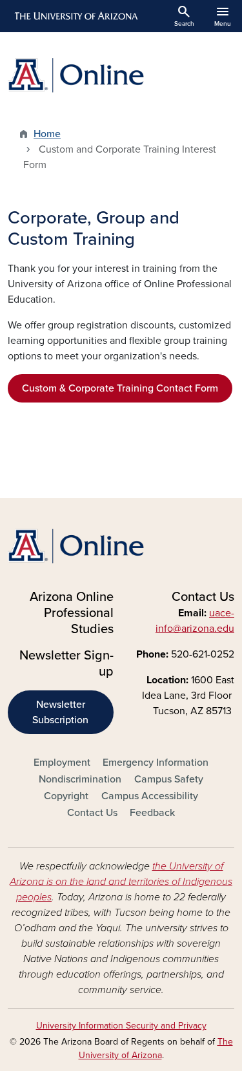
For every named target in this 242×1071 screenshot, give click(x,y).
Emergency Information (155, 762)
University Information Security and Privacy (121, 1025)
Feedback (152, 812)
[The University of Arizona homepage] (75, 16)
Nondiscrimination (80, 779)
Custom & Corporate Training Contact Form (120, 388)
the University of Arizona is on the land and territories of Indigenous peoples (121, 882)
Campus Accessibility (149, 796)
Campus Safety (168, 779)
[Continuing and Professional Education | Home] (121, 75)
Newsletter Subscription (60, 712)
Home (47, 134)
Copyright (66, 796)
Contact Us (92, 812)
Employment (62, 762)
